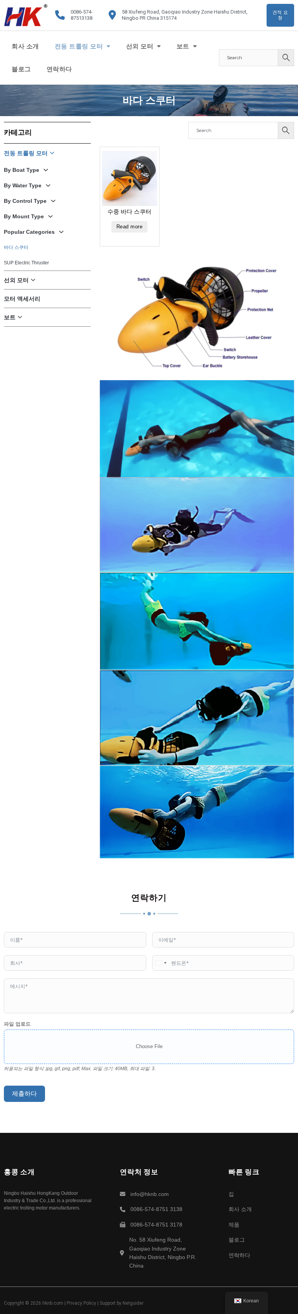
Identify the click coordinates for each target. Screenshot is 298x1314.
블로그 (21, 69)
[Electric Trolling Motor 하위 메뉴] (109, 46)
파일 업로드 (17, 1024)
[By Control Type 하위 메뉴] (52, 201)
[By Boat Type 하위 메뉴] (44, 170)
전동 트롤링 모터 (79, 46)
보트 (183, 46)
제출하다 (24, 1093)
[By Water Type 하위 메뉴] (47, 185)
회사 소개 (25, 46)
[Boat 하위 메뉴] (195, 46)
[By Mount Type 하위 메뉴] (49, 216)
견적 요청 (280, 15)
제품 (234, 1224)
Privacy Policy (81, 1303)
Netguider (133, 1303)
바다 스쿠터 (16, 247)
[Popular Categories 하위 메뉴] (60, 231)
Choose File (149, 1046)
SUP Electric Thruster (26, 263)
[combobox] (160, 963)
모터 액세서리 (22, 298)
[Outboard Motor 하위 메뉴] (159, 46)
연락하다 (59, 69)
